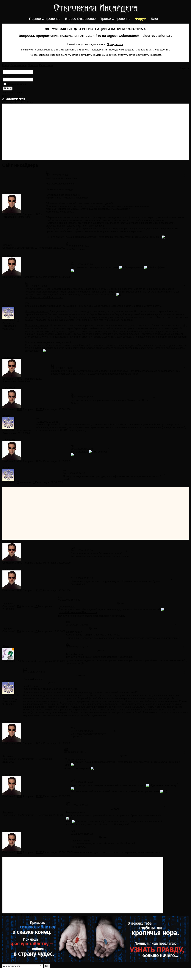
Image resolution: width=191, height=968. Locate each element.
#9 (64, 470)
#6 (72, 394)
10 (36, 247)
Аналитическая (13, 99)
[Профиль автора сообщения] (11, 211)
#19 (68, 802)
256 (19, 247)
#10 (73, 547)
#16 (73, 728)
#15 (25, 669)
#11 (73, 575)
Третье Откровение (115, 19)
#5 (52, 365)
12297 (39, 214)
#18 (73, 779)
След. (30, 102)
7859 (19, 214)
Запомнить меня (16, 84)
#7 (37, 419)
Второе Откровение (80, 19)
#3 (72, 261)
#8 (72, 446)
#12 (60, 596)
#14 (68, 644)
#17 (66, 749)
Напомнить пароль (13, 92)
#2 (67, 243)
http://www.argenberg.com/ (60, 183)
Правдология (115, 44)
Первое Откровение (44, 19)
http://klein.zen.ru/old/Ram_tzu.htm (44, 297)
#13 (68, 622)
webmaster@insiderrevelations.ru (146, 36)
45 (36, 661)
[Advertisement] (95, 131)
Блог (154, 19)
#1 (47, 172)
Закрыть (184, 68)
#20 (73, 831)
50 (18, 320)
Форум (140, 19)
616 (19, 661)
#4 (26, 283)
